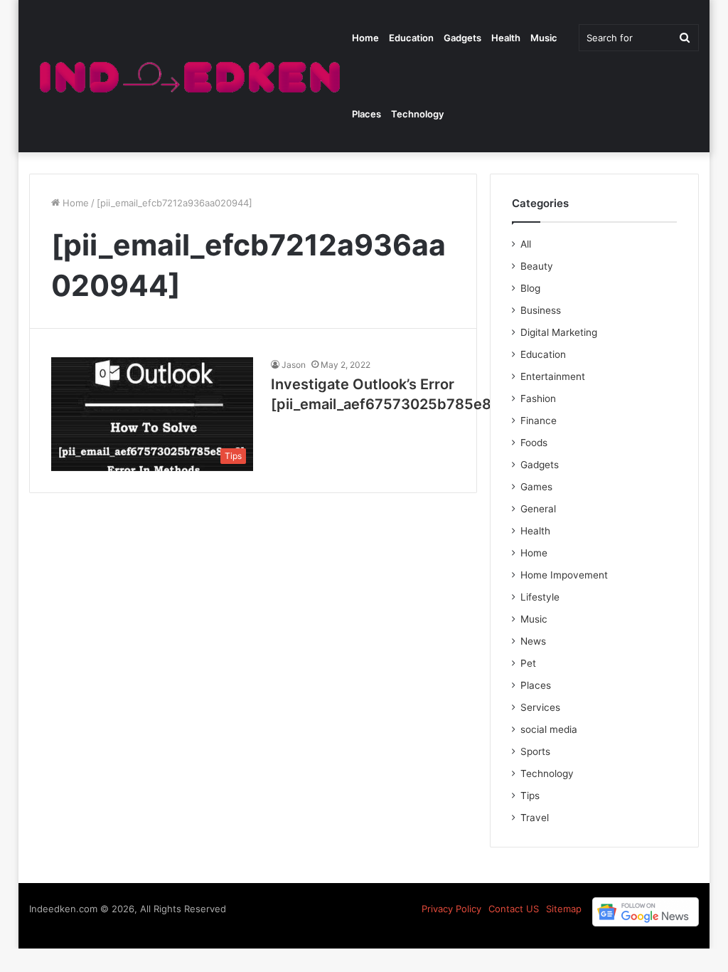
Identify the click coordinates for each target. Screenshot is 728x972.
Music (543, 37)
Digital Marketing (558, 332)
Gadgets (462, 37)
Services (540, 707)
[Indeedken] (188, 76)
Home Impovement (564, 575)
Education (411, 37)
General (538, 508)
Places (366, 114)
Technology (417, 114)
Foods (533, 442)
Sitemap (564, 908)
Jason (294, 364)
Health (505, 37)
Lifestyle (540, 597)
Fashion (538, 398)
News (533, 641)
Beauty (536, 266)
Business (540, 310)
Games (536, 486)
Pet (528, 663)
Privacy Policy (451, 908)
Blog (530, 288)
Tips (530, 795)
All (525, 244)
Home (365, 37)
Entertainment (552, 376)
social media (548, 729)
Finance (538, 420)
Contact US (513, 908)
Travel (534, 817)
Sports (535, 751)
